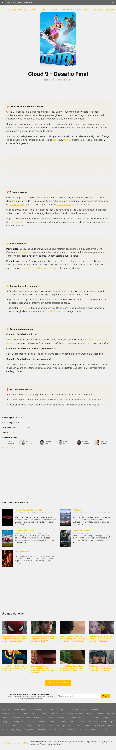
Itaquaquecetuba (67, 721)
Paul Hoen (24, 308)
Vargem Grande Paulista (35, 729)
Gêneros (97, 10)
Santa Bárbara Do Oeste (72, 713)
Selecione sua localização (21, 10)
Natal (45, 713)
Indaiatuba (95, 717)
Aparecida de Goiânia (77, 717)
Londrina (5, 717)
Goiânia (50, 717)
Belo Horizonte (20, 709)
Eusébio (94, 709)
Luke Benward (25, 252)
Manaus (35, 713)
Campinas (107, 717)
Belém (84, 709)
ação (55, 139)
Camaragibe (29, 725)
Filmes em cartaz (49, 10)
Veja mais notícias (58, 683)
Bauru (94, 729)
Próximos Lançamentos (75, 10)
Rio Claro (83, 729)
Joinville (87, 725)
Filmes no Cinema (20, 2)
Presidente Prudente (21, 717)
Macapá (5, 721)
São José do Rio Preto (104, 725)
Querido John (51, 311)
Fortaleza (74, 709)
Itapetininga (16, 729)
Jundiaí (90, 713)
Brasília (55, 713)
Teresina (60, 717)
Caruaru (103, 729)
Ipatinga (66, 725)
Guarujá (77, 725)
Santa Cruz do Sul (68, 729)
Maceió (42, 721)
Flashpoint (26, 268)
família (66, 139)
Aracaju (100, 713)
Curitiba (49, 709)
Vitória (4, 729)
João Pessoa (53, 725)
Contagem (61, 709)
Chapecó (31, 721)
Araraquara (92, 721)
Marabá (110, 713)
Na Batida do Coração (46, 268)
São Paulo (6, 709)
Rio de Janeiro (36, 709)
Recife (25, 713)
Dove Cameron (17, 204)
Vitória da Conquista (10, 713)
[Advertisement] (58, 93)
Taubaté (52, 721)
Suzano (41, 725)
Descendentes (64, 204)
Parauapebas (18, 721)
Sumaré (53, 729)
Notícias (110, 10)
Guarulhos (38, 717)
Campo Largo (107, 721)
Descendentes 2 (18, 222)
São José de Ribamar (11, 725)
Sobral (81, 721)
